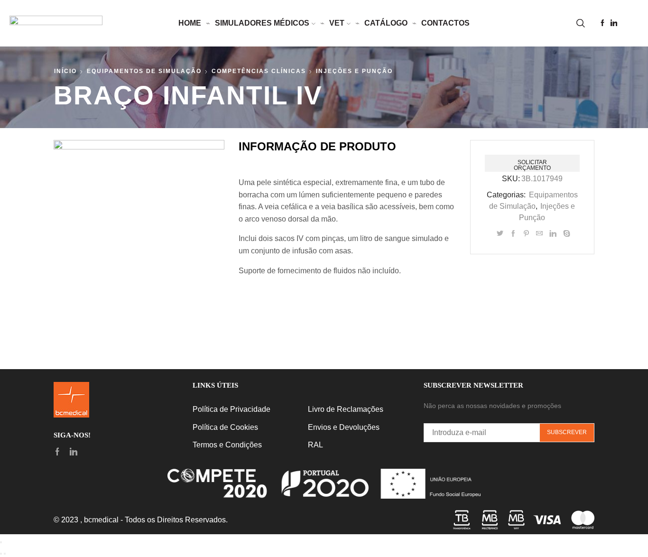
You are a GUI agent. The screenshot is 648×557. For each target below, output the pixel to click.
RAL (315, 445)
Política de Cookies (225, 427)
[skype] (565, 234)
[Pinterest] (526, 234)
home (189, 23)
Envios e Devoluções (344, 427)
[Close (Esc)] (1, 542)
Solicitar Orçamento (532, 165)
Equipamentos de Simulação (144, 71)
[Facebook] (602, 23)
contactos (445, 23)
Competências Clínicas (259, 71)
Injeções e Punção (354, 71)
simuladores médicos (262, 23)
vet (336, 23)
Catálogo (385, 23)
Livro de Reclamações (345, 409)
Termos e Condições (227, 445)
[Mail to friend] (539, 234)
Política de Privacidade (231, 409)
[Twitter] (500, 234)
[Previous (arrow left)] (1, 554)
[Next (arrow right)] (5, 554)
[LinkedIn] (614, 23)
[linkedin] (553, 234)
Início (65, 71)
